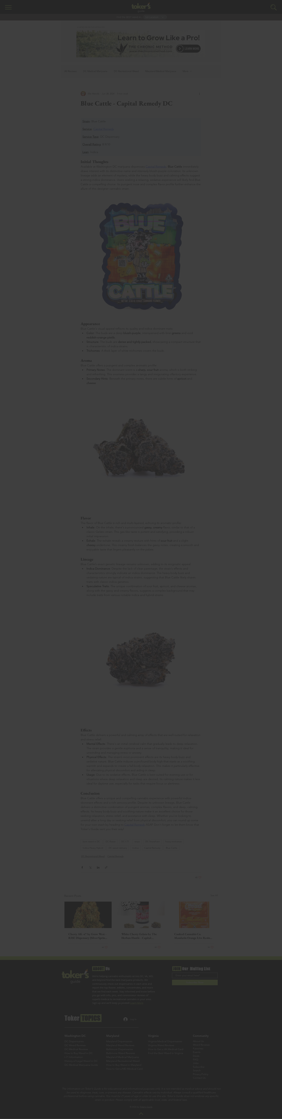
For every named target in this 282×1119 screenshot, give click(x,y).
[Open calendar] (165, 562)
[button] (215, 505)
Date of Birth (120, 555)
